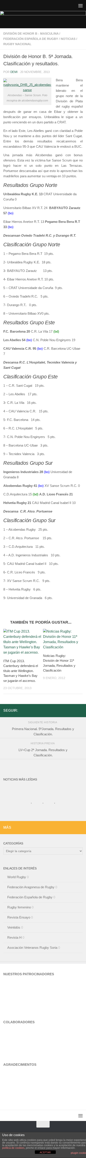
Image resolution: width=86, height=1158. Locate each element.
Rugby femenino (19, 907)
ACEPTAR (45, 1152)
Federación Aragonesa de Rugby (30, 887)
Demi (14, 72)
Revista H (14, 937)
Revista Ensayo (18, 917)
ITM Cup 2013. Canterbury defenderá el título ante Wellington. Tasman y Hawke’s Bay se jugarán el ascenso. (20, 671)
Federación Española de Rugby (30, 39)
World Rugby (16, 877)
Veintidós (13, 927)
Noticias (68, 39)
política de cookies (13, 1147)
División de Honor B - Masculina (30, 33)
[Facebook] (80, 710)
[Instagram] (73, 710)
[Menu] (80, 5)
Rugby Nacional (17, 44)
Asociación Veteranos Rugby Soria (32, 947)
